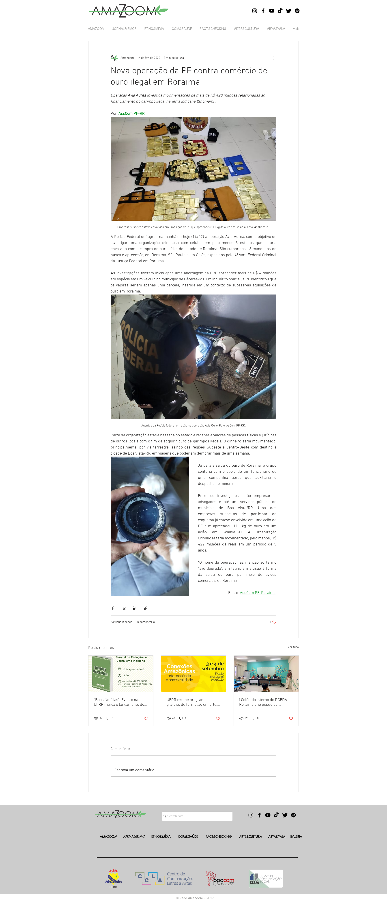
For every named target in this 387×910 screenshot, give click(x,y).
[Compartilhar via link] (146, 608)
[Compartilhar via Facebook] (113, 608)
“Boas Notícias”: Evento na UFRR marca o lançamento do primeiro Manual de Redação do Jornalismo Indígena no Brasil (119, 702)
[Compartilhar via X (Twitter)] (124, 608)
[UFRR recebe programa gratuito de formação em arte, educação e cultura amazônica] (193, 674)
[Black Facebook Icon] (263, 11)
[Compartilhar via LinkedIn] (135, 608)
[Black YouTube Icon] (272, 11)
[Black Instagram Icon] (255, 11)
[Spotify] (297, 11)
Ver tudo (293, 647)
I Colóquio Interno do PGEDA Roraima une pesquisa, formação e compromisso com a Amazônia (264, 702)
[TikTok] (280, 11)
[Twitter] (289, 11)
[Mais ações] (273, 58)
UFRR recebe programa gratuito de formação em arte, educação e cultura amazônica (192, 702)
